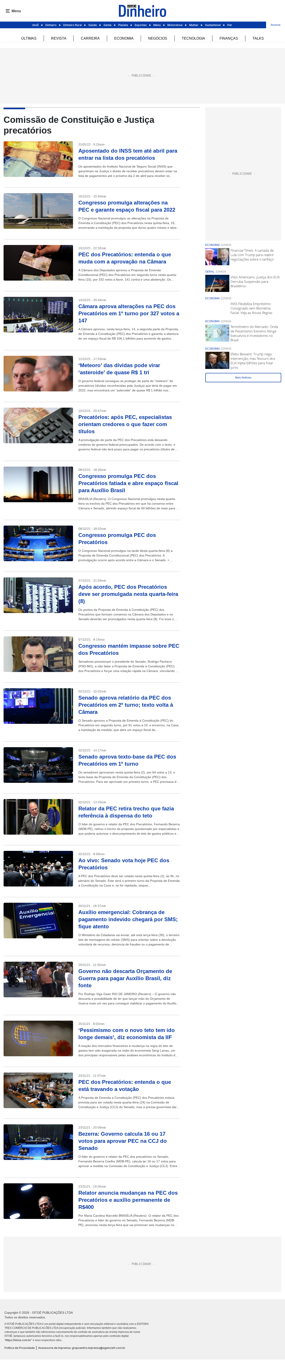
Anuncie (276, 24)
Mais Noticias (243, 377)
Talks (258, 38)
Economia (124, 38)
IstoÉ (35, 25)
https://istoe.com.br (18, 1340)
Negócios (157, 38)
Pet (229, 25)
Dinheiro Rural (72, 25)
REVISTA (58, 38)
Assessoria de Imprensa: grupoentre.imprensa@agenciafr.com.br (81, 1348)
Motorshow (175, 25)
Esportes (141, 25)
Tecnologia (193, 38)
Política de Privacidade (19, 1348)
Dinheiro (51, 25)
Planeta (123, 25)
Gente (108, 25)
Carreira (90, 38)
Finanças (229, 38)
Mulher (193, 25)
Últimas (29, 38)
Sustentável (213, 25)
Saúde (92, 25)
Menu (157, 25)
